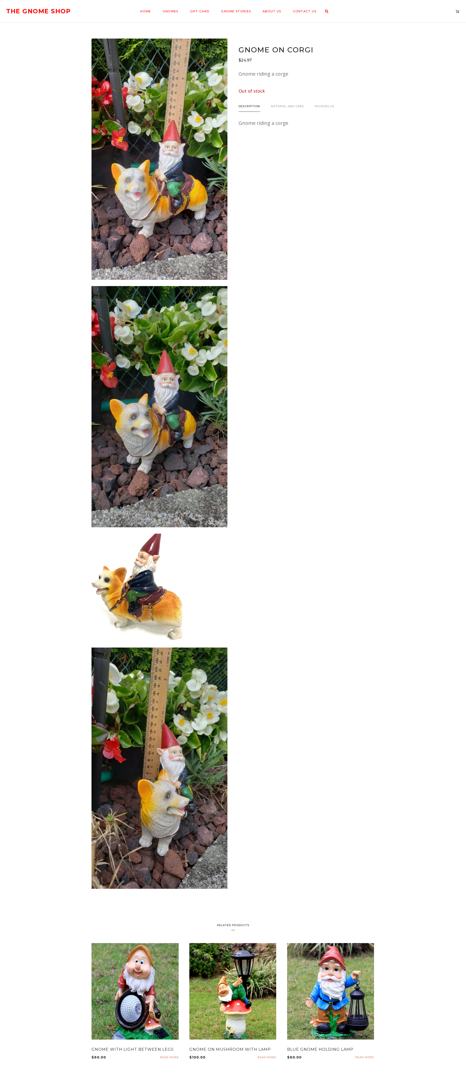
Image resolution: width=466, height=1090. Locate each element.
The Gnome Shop (38, 11)
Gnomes (170, 11)
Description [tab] (249, 106)
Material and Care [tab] (287, 106)
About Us (272, 11)
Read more (169, 1057)
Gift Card (200, 11)
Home (145, 11)
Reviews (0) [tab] (324, 106)
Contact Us (304, 11)
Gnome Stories (236, 11)
